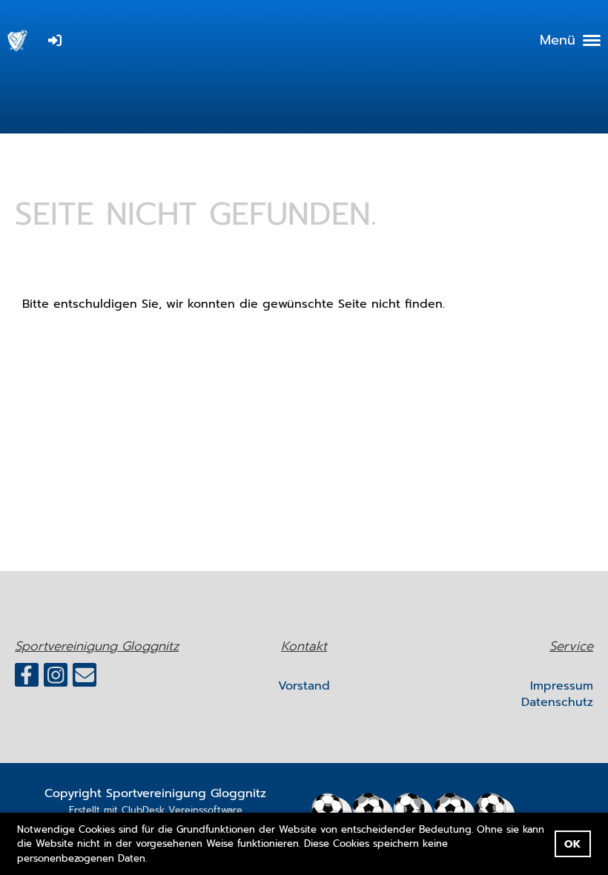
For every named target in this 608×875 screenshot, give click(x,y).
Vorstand (304, 686)
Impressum (561, 686)
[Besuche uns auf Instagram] (55, 679)
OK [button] (572, 844)
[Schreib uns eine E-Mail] (84, 679)
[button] (152, 859)
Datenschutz (557, 702)
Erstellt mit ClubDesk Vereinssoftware (155, 810)
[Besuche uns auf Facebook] (27, 679)
